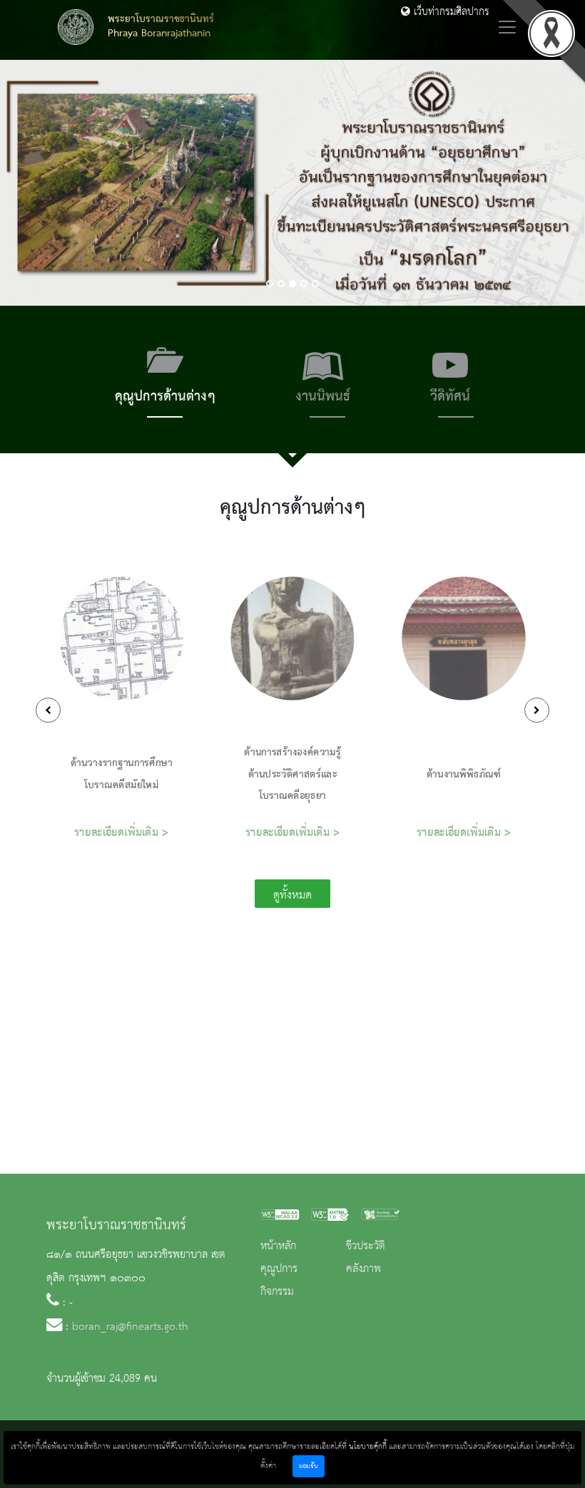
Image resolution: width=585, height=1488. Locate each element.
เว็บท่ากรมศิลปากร (449, 12)
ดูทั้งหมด (292, 895)
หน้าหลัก (278, 1246)
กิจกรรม (277, 1292)
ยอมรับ (308, 1466)
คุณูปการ (278, 1269)
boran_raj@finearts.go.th (130, 1327)
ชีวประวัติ (365, 1246)
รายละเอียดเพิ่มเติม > (121, 832)
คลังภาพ (363, 1269)
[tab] (165, 379)
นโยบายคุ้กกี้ (368, 1447)
